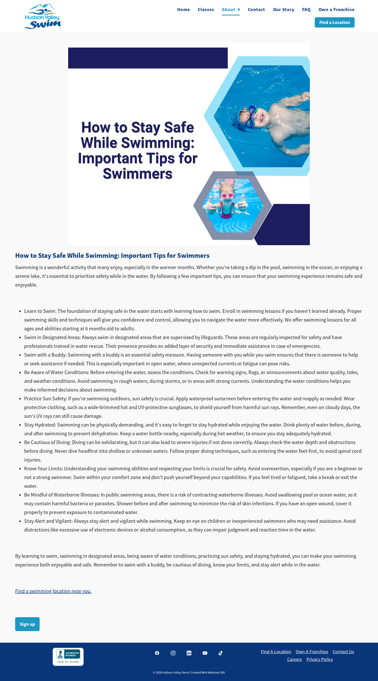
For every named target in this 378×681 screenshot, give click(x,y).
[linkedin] (189, 653)
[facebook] (157, 653)
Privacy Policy (320, 659)
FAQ (306, 9)
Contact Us (343, 652)
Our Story (283, 9)
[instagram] (173, 653)
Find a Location (334, 22)
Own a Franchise (337, 9)
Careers (294, 659)
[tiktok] (220, 653)
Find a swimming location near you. (53, 591)
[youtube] (205, 653)
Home (183, 9)
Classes (206, 9)
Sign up (27, 624)
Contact (256, 9)
